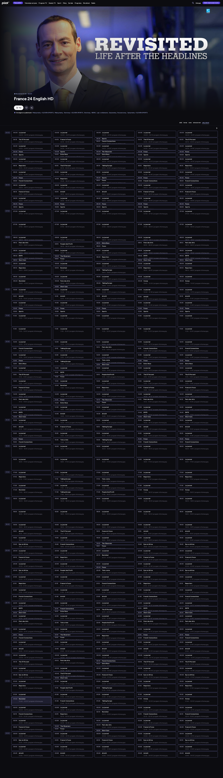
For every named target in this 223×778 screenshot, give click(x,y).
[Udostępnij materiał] (31, 107)
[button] (217, 128)
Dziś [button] (180, 122)
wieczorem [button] (197, 122)
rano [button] (190, 122)
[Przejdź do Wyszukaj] (193, 3)
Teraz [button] (185, 122)
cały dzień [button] (205, 122)
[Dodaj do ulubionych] (26, 107)
